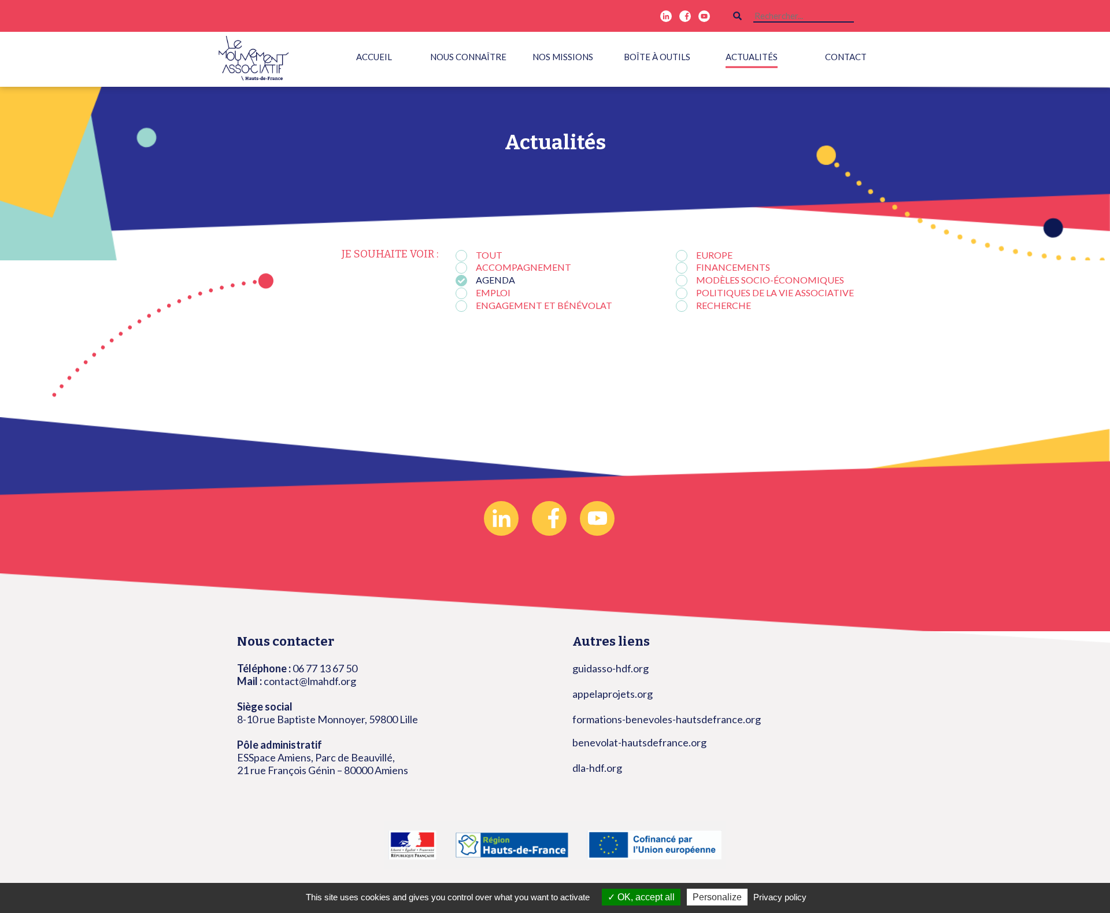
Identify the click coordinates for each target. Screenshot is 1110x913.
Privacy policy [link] (779, 897)
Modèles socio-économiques (770, 279)
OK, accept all (645, 897)
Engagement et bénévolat (544, 305)
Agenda (495, 279)
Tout (489, 254)
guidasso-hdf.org (610, 668)
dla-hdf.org (597, 767)
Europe (714, 254)
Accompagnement (523, 267)
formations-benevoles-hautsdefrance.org (666, 719)
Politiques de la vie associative (775, 292)
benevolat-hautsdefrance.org (639, 742)
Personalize (717, 897)
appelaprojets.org (612, 693)
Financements (733, 267)
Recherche (723, 305)
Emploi (493, 292)
